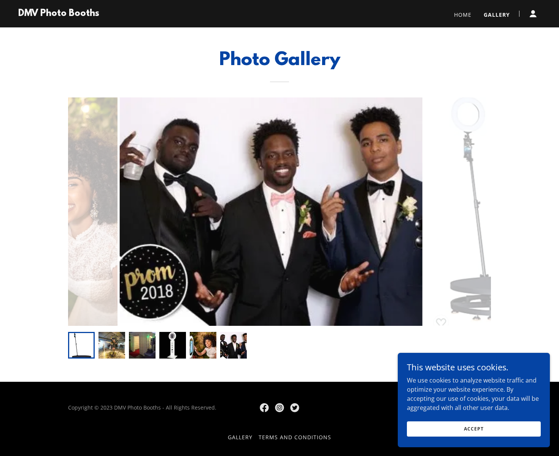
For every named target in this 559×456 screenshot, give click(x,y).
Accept (473, 429)
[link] (58, 14)
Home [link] (463, 14)
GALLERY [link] (497, 14)
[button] (533, 13)
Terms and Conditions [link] (295, 437)
